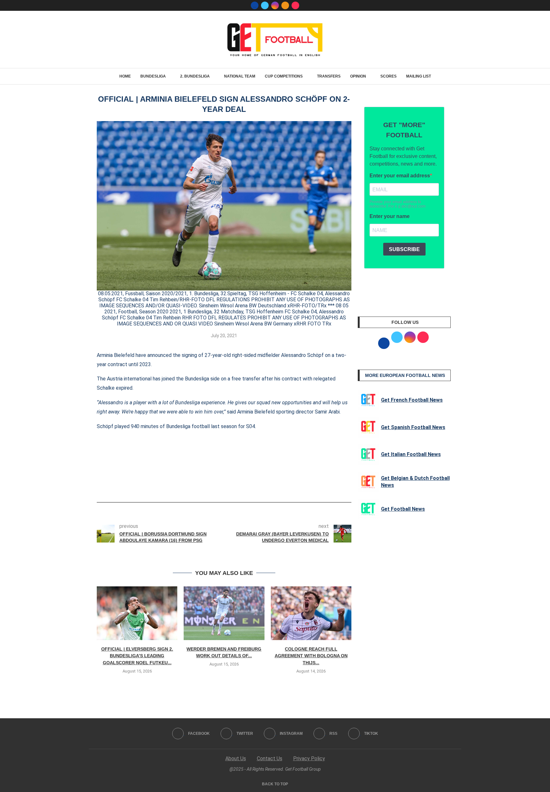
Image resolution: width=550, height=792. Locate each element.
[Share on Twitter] (226, 484)
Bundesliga (153, 76)
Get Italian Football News (411, 454)
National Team (239, 76)
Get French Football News (412, 400)
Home (125, 76)
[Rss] (285, 5)
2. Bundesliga (195, 76)
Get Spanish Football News (413, 427)
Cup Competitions (284, 76)
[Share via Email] (247, 484)
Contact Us (269, 758)
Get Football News (403, 509)
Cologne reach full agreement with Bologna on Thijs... (311, 655)
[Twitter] (265, 5)
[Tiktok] (295, 5)
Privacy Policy (309, 758)
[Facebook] (254, 5)
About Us (235, 758)
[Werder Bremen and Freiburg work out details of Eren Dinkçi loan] (224, 613)
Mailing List (418, 76)
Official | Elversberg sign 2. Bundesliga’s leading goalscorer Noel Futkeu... (137, 655)
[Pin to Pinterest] (237, 484)
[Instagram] (275, 5)
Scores (388, 76)
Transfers (329, 76)
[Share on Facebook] (214, 484)
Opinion (358, 76)
